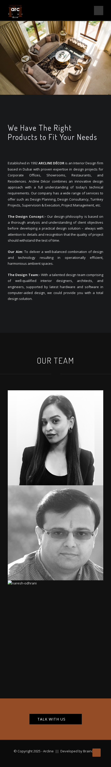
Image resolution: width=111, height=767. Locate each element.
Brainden (90, 751)
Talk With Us (51, 719)
